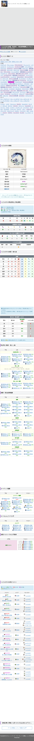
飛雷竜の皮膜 (5, 359)
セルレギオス (20, 77)
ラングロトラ (14, 94)
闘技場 (17, 609)
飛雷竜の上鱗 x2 (18, 403)
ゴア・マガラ (11, 73)
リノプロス (28, 112)
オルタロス (25, 104)
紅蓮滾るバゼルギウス (11, 85)
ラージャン (23, 92)
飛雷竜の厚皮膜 (29, 359)
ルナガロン (22, 95)
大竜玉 (28, 363)
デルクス (19, 109)
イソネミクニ (10, 66)
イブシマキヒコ (28, 66)
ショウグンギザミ (5, 77)
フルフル (6, 89)
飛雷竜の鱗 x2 (6, 407)
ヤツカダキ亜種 (8, 92)
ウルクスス (3, 68)
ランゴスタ (16, 112)
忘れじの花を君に (7, 640)
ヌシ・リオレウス (24, 101)
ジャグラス (26, 107)
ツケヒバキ (13, 109)
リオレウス (5, 95)
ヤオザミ (10, 112)
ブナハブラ (3, 111)
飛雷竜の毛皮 (5, 358)
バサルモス (26, 83)
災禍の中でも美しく (7, 610)
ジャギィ (12, 107)
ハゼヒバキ (29, 109)
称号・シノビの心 (7, 630)
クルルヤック (3, 73)
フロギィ (17, 111)
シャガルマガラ (8, 75)
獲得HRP (6, 189)
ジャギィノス (18, 107)
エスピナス (10, 68)
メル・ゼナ (13, 90)
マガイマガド (25, 89)
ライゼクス (7, 94)
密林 (18, 635)
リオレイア (22, 94)
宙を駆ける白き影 (7, 596)
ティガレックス (28, 625)
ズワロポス (6, 109)
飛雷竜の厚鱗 (28, 354)
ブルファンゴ (10, 111)
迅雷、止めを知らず (7, 635)
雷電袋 (27, 505)
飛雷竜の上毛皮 (17, 356)
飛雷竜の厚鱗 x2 (29, 406)
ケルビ (7, 107)
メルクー (4, 112)
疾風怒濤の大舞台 (7, 624)
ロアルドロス (28, 95)
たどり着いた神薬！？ (7, 660)
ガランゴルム (7, 72)
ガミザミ (15, 106)
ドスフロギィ (3, 82)
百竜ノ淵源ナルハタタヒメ (16, 83)
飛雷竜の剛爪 (28, 362)
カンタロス (28, 106)
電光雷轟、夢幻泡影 (7, 600)
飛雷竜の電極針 (6, 410)
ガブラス (10, 106)
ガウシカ (4, 106)
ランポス (22, 112)
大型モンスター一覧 (5, 61)
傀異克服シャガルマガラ (18, 75)
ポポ (28, 111)
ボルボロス (18, 89)
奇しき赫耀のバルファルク (25, 85)
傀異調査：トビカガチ (7, 679)
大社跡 (17, 604)
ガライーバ (21, 106)
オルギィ (19, 104)
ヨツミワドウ (15, 92)
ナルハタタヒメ (4, 83)
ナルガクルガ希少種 (28, 82)
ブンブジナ (23, 111)
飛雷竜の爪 (5, 361)
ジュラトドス (29, 75)
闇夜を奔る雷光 (6, 665)
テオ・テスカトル (7, 80)
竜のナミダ (5, 373)
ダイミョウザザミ (28, 659)
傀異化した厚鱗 (27, 547)
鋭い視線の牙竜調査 (7, 654)
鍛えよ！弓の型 (6, 619)
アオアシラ (3, 65)
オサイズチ (10, 70)
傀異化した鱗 (27, 541)
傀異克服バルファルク (6, 87)
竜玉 (17, 363)
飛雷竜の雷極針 (17, 409)
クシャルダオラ (15, 72)
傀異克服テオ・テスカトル (19, 80)
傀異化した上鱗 (27, 544)
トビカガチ (23, 51)
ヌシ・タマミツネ (24, 99)
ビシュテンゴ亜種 (24, 87)
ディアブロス (22, 78)
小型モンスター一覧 (17, 61)
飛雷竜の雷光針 (29, 412)
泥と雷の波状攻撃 (7, 644)
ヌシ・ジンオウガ (14, 99)
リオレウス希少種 (13, 95)
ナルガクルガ (18, 82)
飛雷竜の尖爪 (17, 359)
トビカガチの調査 (7, 669)
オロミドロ (16, 70)
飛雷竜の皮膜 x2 (18, 360)
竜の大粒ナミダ (17, 372)
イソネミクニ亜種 (19, 66)
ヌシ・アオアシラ (5, 99)
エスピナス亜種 (17, 68)
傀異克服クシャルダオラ (26, 72)
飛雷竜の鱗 (5, 356)
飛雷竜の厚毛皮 (29, 356)
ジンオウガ (13, 77)
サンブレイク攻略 (5, 51)
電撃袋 (16, 507)
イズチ (7, 104)
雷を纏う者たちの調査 (7, 674)
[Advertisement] (17, 26)
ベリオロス (12, 89)
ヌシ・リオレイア (14, 101)
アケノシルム (10, 65)
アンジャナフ (26, 65)
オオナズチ (25, 68)
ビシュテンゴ (16, 87)
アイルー (2, 104)
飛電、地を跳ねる (7, 604)
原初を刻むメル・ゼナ (22, 90)
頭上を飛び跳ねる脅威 (7, 615)
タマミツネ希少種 (13, 78)
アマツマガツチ (19, 65)
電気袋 (5, 507)
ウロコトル (13, 104)
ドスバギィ (29, 80)
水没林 (17, 595)
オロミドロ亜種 (24, 70)
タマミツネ (5, 78)
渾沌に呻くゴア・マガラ (22, 73)
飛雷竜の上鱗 (17, 354)
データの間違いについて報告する (16, 728)
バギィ (23, 109)
